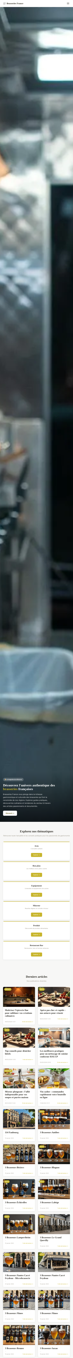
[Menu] (68, 3)
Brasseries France (13, 3)
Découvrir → (10, 813)
